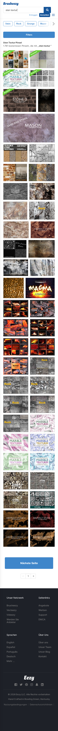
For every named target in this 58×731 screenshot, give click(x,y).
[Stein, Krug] (13, 288)
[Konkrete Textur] (15, 267)
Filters (29, 35)
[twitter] (21, 684)
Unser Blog (44, 651)
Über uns (43, 642)
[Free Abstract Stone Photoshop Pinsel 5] (42, 519)
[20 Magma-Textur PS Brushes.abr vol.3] (15, 327)
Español (11, 647)
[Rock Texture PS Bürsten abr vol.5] (42, 404)
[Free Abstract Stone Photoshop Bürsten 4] (15, 519)
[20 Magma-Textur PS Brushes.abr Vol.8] (15, 308)
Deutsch (11, 656)
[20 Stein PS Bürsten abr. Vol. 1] (15, 500)
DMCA (42, 619)
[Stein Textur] (42, 191)
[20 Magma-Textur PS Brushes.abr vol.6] (42, 347)
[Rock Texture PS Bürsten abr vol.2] (42, 385)
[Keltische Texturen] (15, 249)
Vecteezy (12, 610)
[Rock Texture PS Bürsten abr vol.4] (15, 423)
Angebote (44, 605)
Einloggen (33, 15)
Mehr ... (11, 661)
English (10, 642)
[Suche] (47, 10)
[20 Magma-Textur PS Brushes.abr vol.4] (15, 366)
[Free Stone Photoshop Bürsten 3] (19, 100)
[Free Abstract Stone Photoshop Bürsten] (42, 229)
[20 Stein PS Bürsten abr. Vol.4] (15, 480)
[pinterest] (26, 684)
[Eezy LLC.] (29, 678)
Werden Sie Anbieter (13, 620)
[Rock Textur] (16, 229)
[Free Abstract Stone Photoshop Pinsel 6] (15, 538)
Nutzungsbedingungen (15, 704)
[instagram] (31, 684)
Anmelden (44, 15)
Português (12, 651)
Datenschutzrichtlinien (41, 704)
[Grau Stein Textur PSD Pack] (42, 78)
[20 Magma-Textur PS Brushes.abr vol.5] (15, 347)
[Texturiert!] (46, 100)
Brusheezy (12, 605)
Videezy (11, 614)
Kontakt (43, 656)
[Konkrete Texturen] (42, 59)
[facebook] (16, 684)
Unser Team (45, 647)
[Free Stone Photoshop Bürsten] (15, 191)
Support (43, 614)
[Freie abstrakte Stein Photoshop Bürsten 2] (42, 538)
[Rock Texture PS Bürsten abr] (42, 211)
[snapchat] (36, 684)
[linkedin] (42, 684)
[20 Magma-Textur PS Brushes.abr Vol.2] (42, 308)
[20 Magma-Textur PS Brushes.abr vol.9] (40, 288)
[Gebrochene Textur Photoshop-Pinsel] (42, 153)
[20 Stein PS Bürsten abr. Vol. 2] (42, 480)
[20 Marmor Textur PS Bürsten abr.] (15, 78)
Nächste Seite (29, 563)
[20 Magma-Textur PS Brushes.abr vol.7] (42, 327)
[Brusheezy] (11, 4)
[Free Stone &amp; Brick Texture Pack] (15, 172)
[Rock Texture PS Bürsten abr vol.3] (15, 385)
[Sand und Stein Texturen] (29, 128)
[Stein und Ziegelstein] (15, 59)
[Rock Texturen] (15, 211)
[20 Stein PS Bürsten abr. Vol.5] (42, 500)
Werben (43, 610)
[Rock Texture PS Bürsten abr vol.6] (42, 366)
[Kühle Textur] (41, 249)
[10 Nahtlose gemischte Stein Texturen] (15, 153)
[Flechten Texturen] (42, 172)
